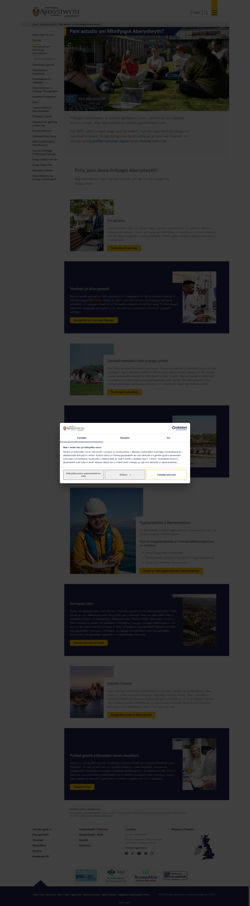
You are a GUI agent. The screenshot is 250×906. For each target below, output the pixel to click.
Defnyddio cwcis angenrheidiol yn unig (83, 474)
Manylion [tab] (125, 438)
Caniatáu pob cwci (166, 474)
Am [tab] (168, 438)
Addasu (123, 474)
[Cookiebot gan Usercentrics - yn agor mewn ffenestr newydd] (174, 428)
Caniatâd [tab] (81, 438)
